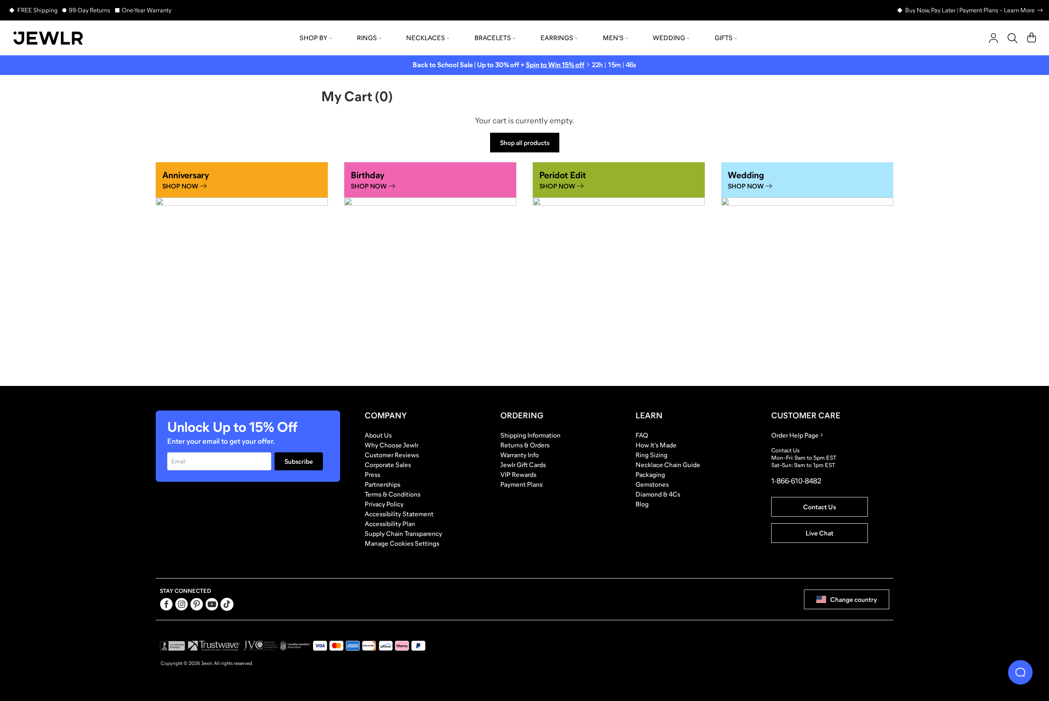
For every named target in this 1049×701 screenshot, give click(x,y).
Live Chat (819, 533)
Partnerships (382, 484)
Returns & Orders (524, 445)
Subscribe (298, 461)
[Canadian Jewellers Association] (295, 646)
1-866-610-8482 (796, 481)
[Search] (1012, 38)
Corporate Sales (388, 464)
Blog (642, 504)
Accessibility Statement (399, 513)
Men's (613, 37)
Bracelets (493, 37)
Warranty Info (519, 454)
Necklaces (425, 37)
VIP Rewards (518, 474)
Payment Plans (521, 484)
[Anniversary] (242, 269)
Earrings (556, 37)
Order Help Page (795, 435)
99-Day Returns (89, 10)
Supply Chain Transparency (403, 533)
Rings (367, 37)
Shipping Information (530, 435)
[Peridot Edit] (619, 269)
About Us (378, 435)
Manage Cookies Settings (402, 543)
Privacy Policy (384, 504)
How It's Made (656, 445)
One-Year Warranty (146, 10)
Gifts (724, 37)
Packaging (650, 474)
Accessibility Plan (390, 523)
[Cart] (1031, 38)
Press (372, 474)
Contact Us (819, 507)
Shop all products (524, 142)
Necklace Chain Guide (668, 464)
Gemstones (652, 484)
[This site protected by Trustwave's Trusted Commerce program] (214, 646)
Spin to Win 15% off (555, 64)
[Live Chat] (1020, 672)
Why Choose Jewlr (391, 445)
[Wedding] (807, 269)
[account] (993, 38)
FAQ (642, 435)
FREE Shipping (37, 10)
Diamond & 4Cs (658, 494)
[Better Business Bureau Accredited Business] (172, 646)
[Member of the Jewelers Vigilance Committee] (260, 646)
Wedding (669, 37)
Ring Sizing (652, 454)
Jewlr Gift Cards (523, 464)
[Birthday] (430, 269)
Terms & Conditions (392, 494)
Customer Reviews (392, 454)
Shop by (313, 37)
